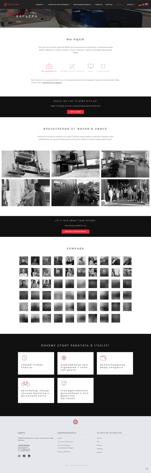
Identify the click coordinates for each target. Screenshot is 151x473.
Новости (98, 4)
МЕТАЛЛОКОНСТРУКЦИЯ (65, 448)
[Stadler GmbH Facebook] (24, 456)
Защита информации (64, 451)
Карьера (119, 4)
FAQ (98, 442)
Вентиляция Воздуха (82, 4)
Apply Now (75, 112)
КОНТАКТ (130, 4)
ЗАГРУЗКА (109, 4)
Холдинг (39, 4)
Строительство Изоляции (58, 4)
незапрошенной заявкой (52, 82)
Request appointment (75, 231)
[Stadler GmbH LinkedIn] (29, 456)
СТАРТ (18, 21)
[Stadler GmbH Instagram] (19, 456)
